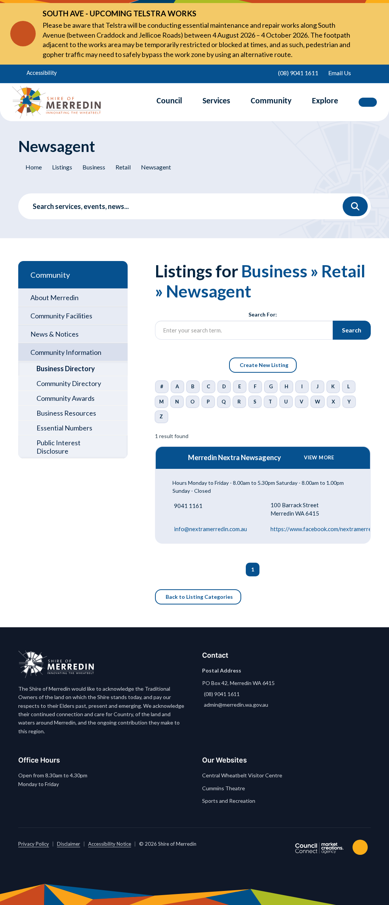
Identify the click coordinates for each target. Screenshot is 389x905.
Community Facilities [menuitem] (61, 316)
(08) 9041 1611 (222, 694)
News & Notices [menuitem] (54, 334)
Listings (62, 167)
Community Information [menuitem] (65, 352)
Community (271, 101)
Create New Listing (264, 365)
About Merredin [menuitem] (54, 297)
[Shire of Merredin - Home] (56, 102)
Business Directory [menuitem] (65, 368)
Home (33, 167)
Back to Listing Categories (199, 596)
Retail (123, 167)
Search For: (262, 314)
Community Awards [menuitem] (65, 398)
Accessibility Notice (109, 844)
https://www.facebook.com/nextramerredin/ (325, 528)
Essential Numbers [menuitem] (64, 428)
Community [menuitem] (50, 274)
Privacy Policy (33, 844)
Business (93, 167)
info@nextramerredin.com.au (210, 528)
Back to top (362, 847)
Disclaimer (68, 844)
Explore (325, 101)
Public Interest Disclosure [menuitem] (58, 446)
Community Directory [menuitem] (68, 383)
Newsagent (156, 167)
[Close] (364, 33)
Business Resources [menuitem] (66, 413)
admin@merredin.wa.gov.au (236, 704)
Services (216, 101)
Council (169, 101)
